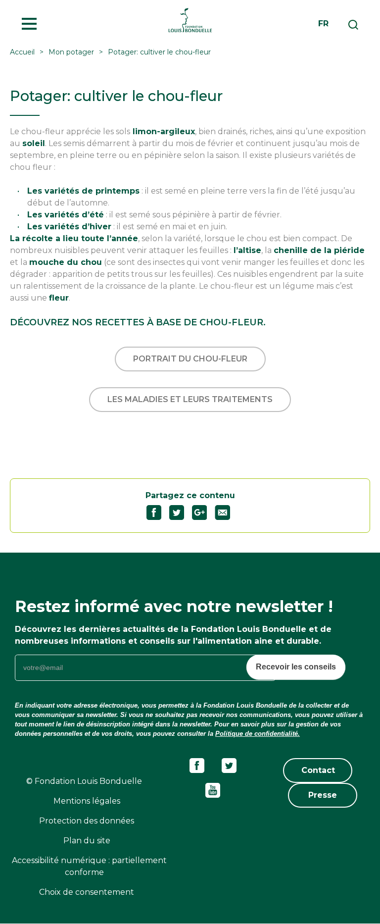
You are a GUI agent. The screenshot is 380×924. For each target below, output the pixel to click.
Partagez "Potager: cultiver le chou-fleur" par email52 (226, 512)
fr (323, 23)
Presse (322, 795)
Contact (318, 770)
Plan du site (86, 840)
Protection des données (86, 820)
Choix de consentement (86, 892)
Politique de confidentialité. (257, 733)
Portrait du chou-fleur (190, 358)
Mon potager (71, 52)
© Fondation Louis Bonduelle (84, 781)
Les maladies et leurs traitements (190, 399)
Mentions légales (86, 801)
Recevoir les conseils (296, 667)
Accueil (22, 52)
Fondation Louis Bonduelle (190, 19)
